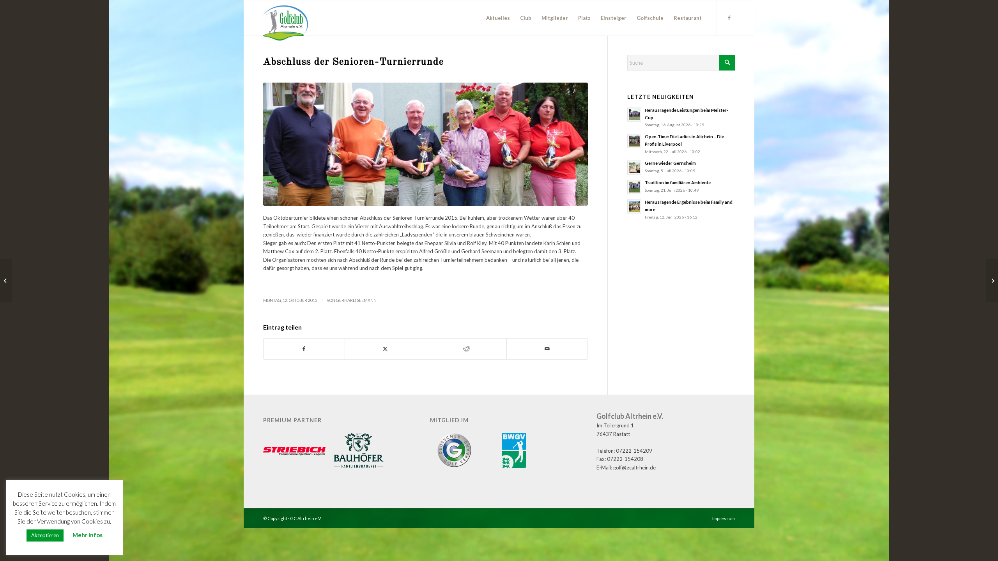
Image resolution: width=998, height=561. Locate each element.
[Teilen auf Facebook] (304, 349)
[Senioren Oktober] (425, 144)
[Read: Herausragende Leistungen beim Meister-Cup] (634, 115)
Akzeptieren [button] (45, 535)
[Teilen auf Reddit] (466, 349)
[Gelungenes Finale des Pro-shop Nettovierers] (992, 280)
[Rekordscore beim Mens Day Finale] (6, 280)
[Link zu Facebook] (729, 17)
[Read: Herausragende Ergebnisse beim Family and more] (634, 206)
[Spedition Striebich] (294, 451)
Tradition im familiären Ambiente (678, 182)
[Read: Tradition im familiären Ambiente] (634, 187)
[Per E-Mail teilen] (547, 349)
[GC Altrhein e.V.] (285, 23)
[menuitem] (498, 17)
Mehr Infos (88, 534)
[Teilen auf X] (385, 349)
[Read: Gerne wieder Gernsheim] (634, 168)
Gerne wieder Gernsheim (670, 163)
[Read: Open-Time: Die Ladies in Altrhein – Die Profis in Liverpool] (634, 141)
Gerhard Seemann (356, 300)
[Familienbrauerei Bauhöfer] (358, 451)
